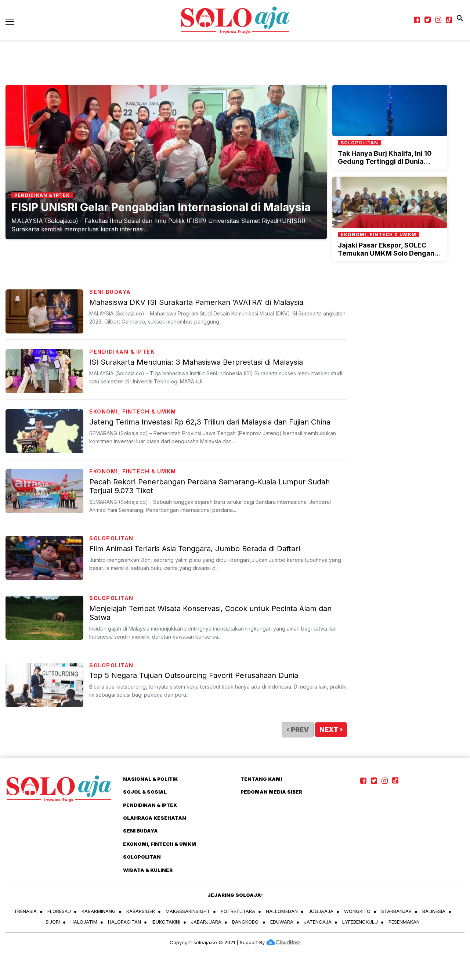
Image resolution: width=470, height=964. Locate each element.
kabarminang (99, 911)
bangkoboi (246, 922)
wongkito (357, 911)
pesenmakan (404, 922)
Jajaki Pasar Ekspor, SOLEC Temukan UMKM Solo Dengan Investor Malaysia (386, 253)
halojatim (83, 922)
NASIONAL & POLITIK (150, 779)
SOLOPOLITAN (111, 538)
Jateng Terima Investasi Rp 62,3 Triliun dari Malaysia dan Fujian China (209, 422)
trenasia (25, 911)
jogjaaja (320, 911)
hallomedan (282, 911)
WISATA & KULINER (148, 870)
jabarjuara (206, 922)
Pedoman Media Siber (271, 792)
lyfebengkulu (360, 922)
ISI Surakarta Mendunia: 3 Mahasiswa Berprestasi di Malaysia (196, 362)
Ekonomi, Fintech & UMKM (132, 411)
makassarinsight (188, 911)
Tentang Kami (261, 779)
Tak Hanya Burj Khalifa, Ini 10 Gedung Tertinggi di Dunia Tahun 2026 (385, 161)
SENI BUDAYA (110, 292)
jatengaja (318, 922)
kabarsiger (140, 911)
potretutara (238, 911)
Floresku (59, 911)
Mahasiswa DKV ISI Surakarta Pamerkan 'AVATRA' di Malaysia (196, 302)
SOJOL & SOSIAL (145, 792)
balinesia (433, 911)
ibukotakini (166, 922)
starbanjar (396, 911)
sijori (53, 922)
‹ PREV (297, 729)
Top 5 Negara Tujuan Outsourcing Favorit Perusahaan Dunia (193, 675)
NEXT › (331, 729)
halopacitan (124, 922)
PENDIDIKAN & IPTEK (122, 352)
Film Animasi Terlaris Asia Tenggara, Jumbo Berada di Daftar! (194, 548)
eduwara (281, 922)
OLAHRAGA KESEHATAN (154, 818)
